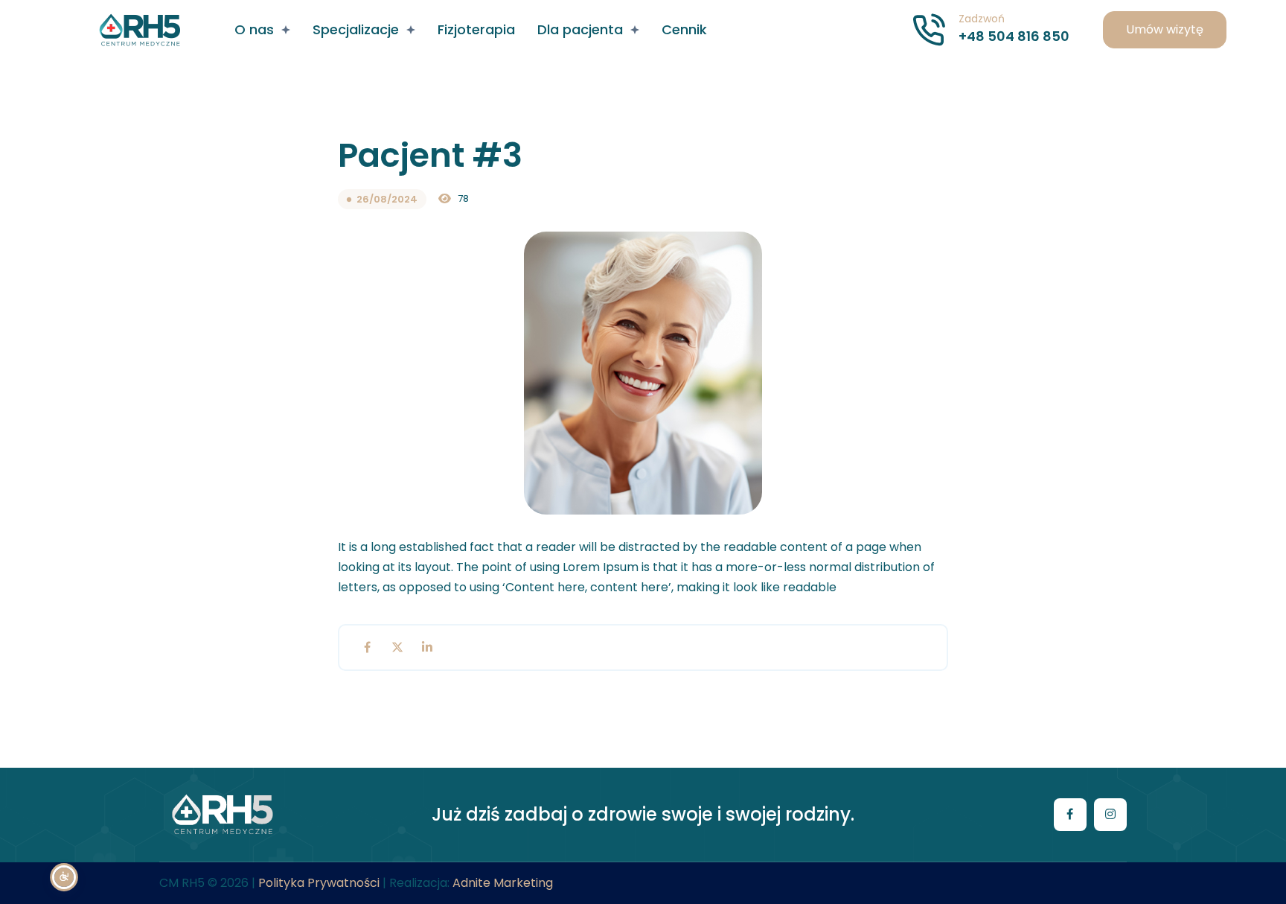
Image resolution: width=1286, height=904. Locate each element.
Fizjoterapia (476, 29)
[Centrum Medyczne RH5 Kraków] (140, 30)
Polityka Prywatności (319, 882)
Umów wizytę (1164, 29)
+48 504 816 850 (1014, 36)
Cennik (684, 29)
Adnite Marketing (502, 882)
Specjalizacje (356, 29)
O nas (254, 29)
